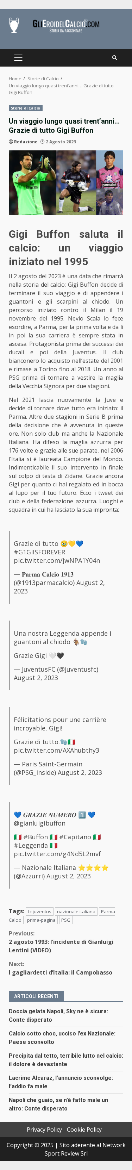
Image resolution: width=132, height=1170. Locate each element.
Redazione (26, 142)
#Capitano (75, 837)
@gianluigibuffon (39, 823)
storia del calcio (44, 284)
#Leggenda (31, 845)
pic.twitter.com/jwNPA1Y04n (57, 560)
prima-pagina (41, 920)
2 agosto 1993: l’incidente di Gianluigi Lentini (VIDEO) (61, 941)
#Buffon (35, 837)
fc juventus (39, 911)
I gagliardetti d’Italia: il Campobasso (60, 968)
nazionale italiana (76, 911)
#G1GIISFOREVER (39, 552)
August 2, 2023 (36, 677)
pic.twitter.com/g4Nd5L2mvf (57, 854)
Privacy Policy (44, 1129)
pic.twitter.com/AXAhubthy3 (56, 750)
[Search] (114, 57)
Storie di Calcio (25, 108)
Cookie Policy (84, 1129)
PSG (65, 920)
